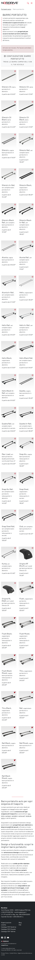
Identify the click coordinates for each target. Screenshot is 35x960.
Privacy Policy (5, 953)
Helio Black (6, 358)
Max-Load (6, 454)
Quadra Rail (6, 423)
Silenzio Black (25, 185)
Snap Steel (23, 489)
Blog (20, 922)
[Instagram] (5, 938)
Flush (21, 598)
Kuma (4, 564)
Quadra (22, 391)
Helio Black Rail (25, 358)
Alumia (5, 257)
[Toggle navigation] (32, 3)
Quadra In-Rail (25, 423)
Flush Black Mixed (7, 672)
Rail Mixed (23, 743)
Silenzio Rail (24, 150)
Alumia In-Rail (8, 292)
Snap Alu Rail (7, 489)
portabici (15, 816)
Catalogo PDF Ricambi (8, 929)
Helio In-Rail (24, 325)
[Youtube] (8, 938)
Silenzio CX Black (6, 118)
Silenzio (5, 150)
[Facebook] (2, 938)
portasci (8, 816)
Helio (21, 292)
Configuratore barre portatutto (17, 60)
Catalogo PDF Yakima (8, 931)
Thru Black (6, 708)
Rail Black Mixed (6, 777)
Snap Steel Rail (8, 526)
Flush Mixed (24, 634)
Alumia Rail (24, 257)
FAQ (20, 925)
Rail (21, 708)
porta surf (21, 816)
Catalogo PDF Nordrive (8, 927)
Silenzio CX (6, 87)
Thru (21, 671)
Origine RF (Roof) (23, 565)
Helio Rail (6, 325)
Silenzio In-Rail (8, 185)
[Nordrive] (11, 3)
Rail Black (6, 743)
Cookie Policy (13, 953)
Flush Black (7, 634)
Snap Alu (23, 454)
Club (21, 526)
